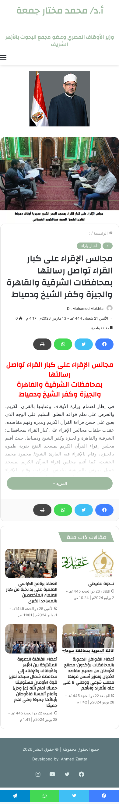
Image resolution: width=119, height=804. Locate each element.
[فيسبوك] (104, 344)
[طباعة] (42, 344)
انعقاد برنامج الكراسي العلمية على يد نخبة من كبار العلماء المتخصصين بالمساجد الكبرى (31, 592)
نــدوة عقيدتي (101, 584)
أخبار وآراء (89, 245)
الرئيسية (101, 233)
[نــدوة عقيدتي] (88, 563)
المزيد (61, 483)
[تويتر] (84, 344)
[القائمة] (3, 57)
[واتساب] (63, 344)
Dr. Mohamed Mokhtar (86, 308)
